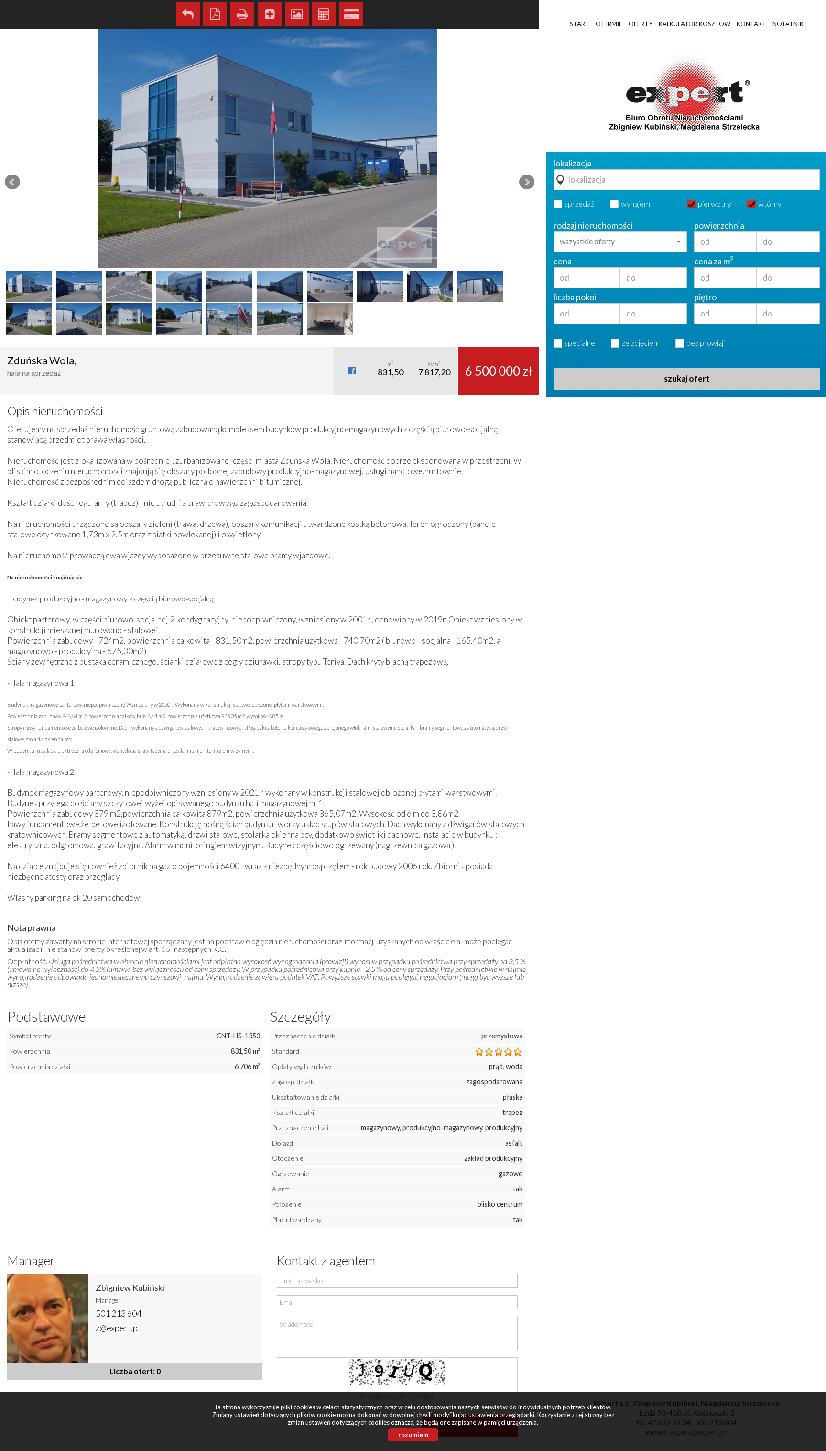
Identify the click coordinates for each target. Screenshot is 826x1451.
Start (579, 24)
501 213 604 (118, 1313)
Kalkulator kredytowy (351, 14)
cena (563, 261)
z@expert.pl (118, 1327)
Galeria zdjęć (297, 14)
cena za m (714, 261)
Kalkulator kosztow (694, 24)
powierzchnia (719, 225)
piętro (705, 297)
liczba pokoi (575, 297)
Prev (12, 182)
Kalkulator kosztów (324, 14)
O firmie (609, 24)
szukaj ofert (687, 378)
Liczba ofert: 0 (135, 1370)
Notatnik (788, 24)
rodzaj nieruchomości (593, 225)
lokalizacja (572, 163)
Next (526, 182)
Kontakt (751, 24)
